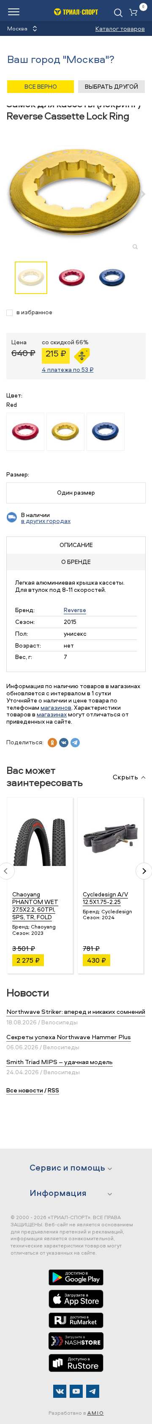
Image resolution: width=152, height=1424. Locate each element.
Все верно (40, 86)
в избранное (34, 312)
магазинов (56, 707)
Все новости (24, 1090)
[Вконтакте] (59, 1391)
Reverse (75, 610)
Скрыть (125, 777)
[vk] (63, 742)
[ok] (52, 742)
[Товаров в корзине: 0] (135, 12)
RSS (53, 1090)
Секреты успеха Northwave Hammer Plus (68, 1036)
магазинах (52, 714)
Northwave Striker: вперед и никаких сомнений (75, 1011)
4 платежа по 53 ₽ (68, 369)
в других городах (46, 521)
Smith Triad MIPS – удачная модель (59, 1061)
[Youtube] (76, 1391)
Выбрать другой (111, 86)
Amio (95, 1412)
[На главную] (76, 12)
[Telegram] (92, 1391)
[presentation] (13, 193)
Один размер (76, 492)
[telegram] (75, 742)
